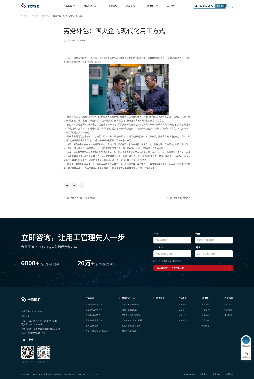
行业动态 (45, 16)
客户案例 (182, 304)
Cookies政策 (189, 374)
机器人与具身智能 (129, 331)
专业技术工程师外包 (94, 310)
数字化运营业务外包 (94, 320)
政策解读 (182, 320)
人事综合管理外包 (93, 315)
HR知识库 (206, 310)
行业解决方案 (90, 6)
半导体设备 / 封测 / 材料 (132, 320)
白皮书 (181, 310)
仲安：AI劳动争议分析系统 (97, 331)
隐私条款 (203, 374)
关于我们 (171, 6)
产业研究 (130, 6)
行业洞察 (205, 320)
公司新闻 (151, 6)
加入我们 (228, 315)
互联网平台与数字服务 (131, 326)
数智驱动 (112, 6)
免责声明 (216, 374)
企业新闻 (205, 304)
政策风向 (205, 315)
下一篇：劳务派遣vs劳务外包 (178, 198)
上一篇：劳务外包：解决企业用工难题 (79, 198)
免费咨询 (220, 6)
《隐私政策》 (177, 261)
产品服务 (68, 6)
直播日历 (182, 315)
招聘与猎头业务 (92, 326)
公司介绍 (228, 304)
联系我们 (228, 310)
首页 (25, 16)
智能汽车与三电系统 (130, 304)
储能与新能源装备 (129, 310)
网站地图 (229, 374)
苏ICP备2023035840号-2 (74, 374)
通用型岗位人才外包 (94, 304)
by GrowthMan (91, 374)
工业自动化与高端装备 (131, 315)
